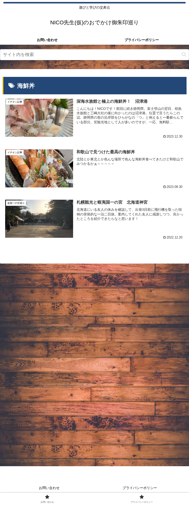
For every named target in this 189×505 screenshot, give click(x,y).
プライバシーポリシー (140, 488)
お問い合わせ (49, 488)
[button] (184, 54)
